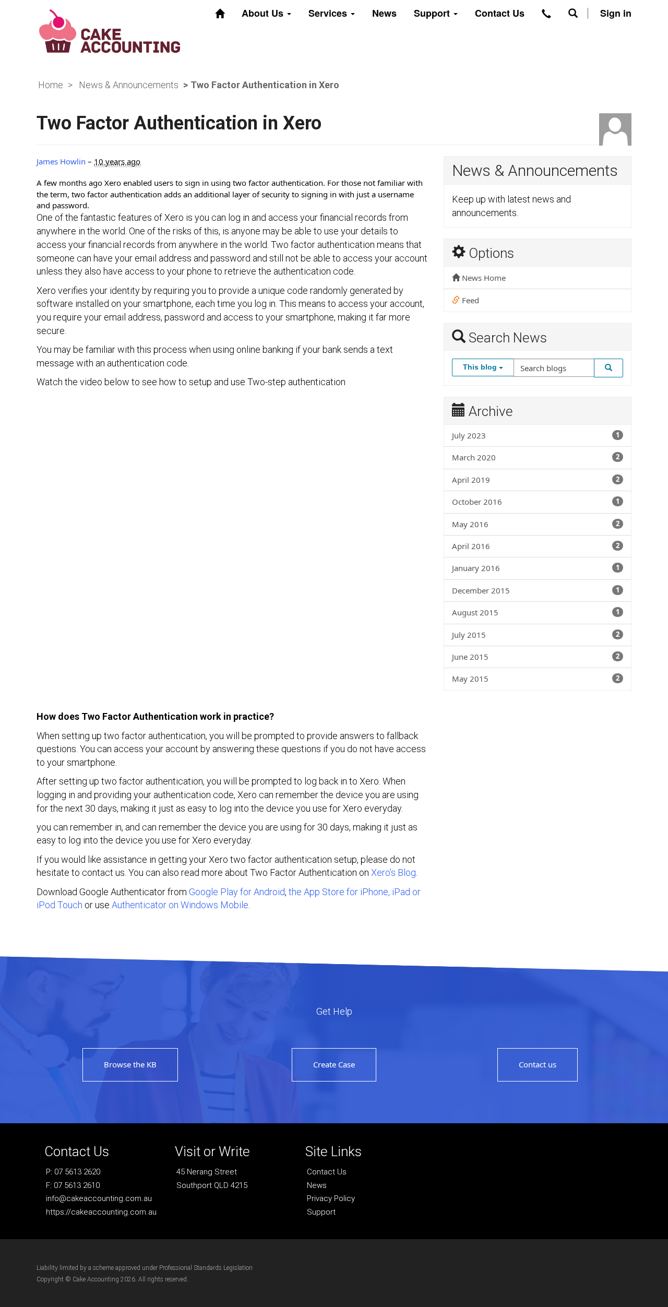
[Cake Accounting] (110, 30)
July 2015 (535, 634)
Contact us (537, 1064)
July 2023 (535, 435)
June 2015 (535, 656)
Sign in (615, 13)
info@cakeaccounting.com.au (99, 1198)
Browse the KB (130, 1064)
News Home (483, 277)
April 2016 (535, 546)
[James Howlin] (615, 129)
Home (50, 84)
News (384, 13)
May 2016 (535, 524)
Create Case (334, 1064)
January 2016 (535, 568)
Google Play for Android (237, 891)
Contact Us (499, 13)
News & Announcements (128, 84)
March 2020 (535, 457)
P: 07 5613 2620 (73, 1172)
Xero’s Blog (393, 872)
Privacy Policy (331, 1198)
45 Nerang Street (206, 1172)
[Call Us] (546, 13)
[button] (573, 13)
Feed (469, 300)
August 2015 (535, 612)
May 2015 (535, 678)
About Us (264, 13)
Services (329, 13)
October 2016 (535, 501)
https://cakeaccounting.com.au (101, 1212)
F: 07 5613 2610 (73, 1185)
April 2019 (535, 479)
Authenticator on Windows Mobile (180, 904)
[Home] (219, 13)
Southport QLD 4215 (211, 1185)
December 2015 (535, 590)
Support (433, 13)
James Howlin (61, 161)
